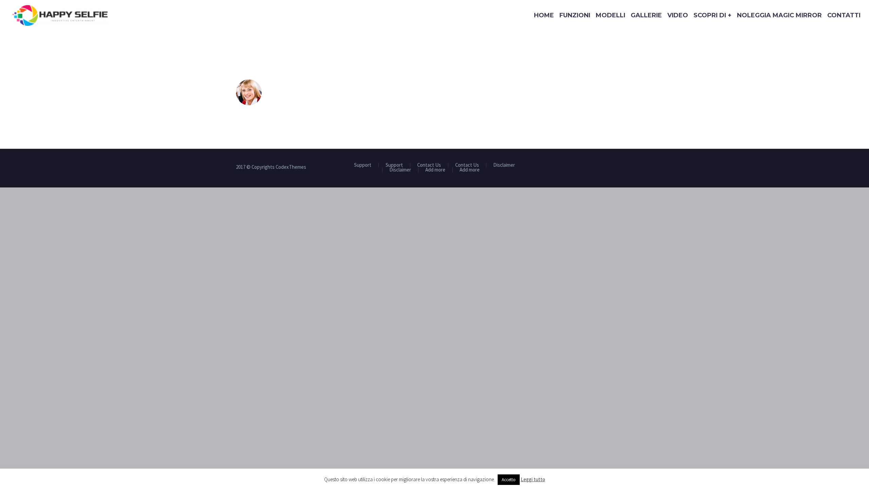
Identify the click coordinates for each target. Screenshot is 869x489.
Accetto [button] (509, 480)
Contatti (844, 15)
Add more (435, 170)
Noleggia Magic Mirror (779, 15)
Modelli (610, 15)
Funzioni (574, 15)
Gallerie (646, 15)
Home (544, 15)
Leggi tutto (533, 479)
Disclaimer (504, 165)
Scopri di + (713, 15)
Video (677, 15)
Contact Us (429, 165)
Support (362, 165)
